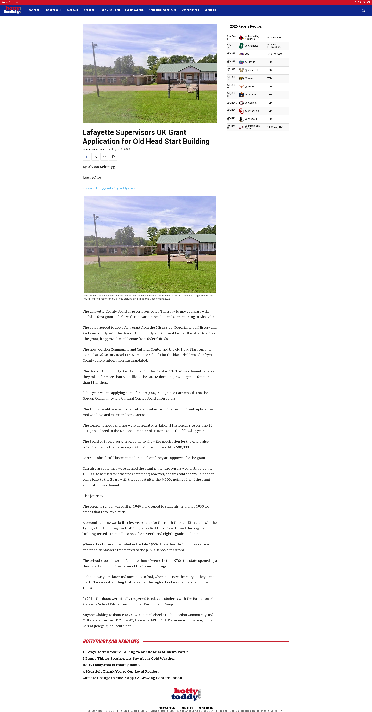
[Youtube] (368, 2)
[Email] (104, 157)
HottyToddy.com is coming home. (111, 664)
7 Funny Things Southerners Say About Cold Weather (129, 658)
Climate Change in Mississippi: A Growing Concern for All (132, 677)
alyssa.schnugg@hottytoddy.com (109, 188)
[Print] (113, 157)
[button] (363, 10)
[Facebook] (354, 2)
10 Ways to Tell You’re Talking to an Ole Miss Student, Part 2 (135, 651)
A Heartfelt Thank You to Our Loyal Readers (121, 671)
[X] (95, 157)
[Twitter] (364, 2)
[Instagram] (359, 2)
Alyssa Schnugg (96, 149)
